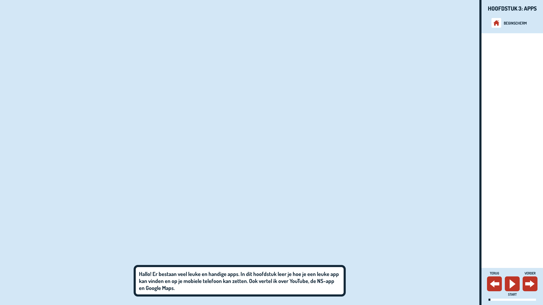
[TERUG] (494, 283)
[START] (512, 283)
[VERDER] (530, 283)
